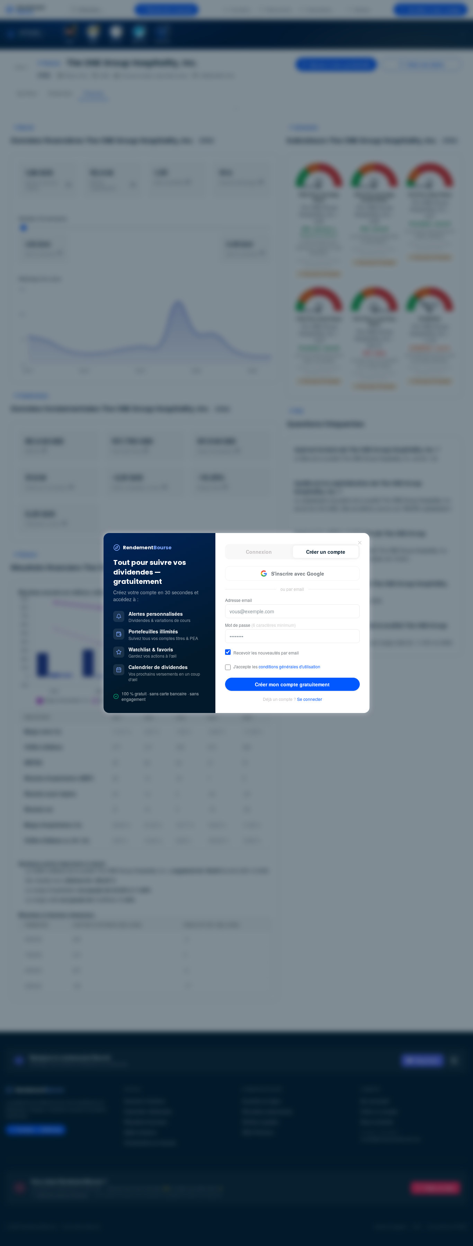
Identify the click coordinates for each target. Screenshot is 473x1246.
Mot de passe (260, 625)
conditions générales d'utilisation (289, 666)
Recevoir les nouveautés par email (266, 653)
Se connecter (309, 699)
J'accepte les (276, 666)
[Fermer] (359, 542)
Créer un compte (325, 551)
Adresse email (238, 600)
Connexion (259, 551)
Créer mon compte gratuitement (292, 684)
